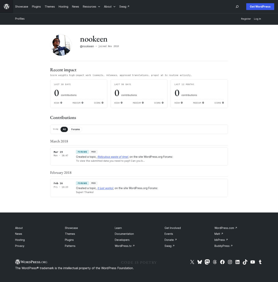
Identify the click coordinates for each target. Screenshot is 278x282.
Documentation (124, 233)
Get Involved (173, 227)
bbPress (221, 239)
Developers (122, 239)
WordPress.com (225, 227)
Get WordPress (260, 6)
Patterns (70, 245)
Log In (257, 18)
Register (246, 18)
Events (169, 233)
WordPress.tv (125, 245)
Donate (171, 239)
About (19, 227)
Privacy (19, 245)
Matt (218, 233)
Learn (118, 227)
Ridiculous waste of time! (112, 156)
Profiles (20, 18)
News (18, 233)
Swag (170, 245)
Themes (70, 233)
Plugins (69, 239)
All (64, 129)
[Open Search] (237, 6)
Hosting (20, 239)
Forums (75, 129)
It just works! (105, 188)
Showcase (71, 227)
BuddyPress (223, 245)
